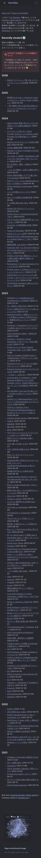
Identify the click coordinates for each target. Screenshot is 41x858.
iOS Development (14, 694)
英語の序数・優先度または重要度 (20, 638)
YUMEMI (10, 582)
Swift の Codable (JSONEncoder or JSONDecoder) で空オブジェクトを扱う (22, 358)
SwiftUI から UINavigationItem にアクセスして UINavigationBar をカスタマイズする (23, 402)
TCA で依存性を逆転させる (18, 449)
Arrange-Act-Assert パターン (19, 774)
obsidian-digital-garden (11, 20)
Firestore (10, 688)
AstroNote (6, 31)
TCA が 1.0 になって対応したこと (20, 518)
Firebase (10, 546)
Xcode (9, 585)
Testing (10, 421)
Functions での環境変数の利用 (19, 225)
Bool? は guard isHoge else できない (22, 485)
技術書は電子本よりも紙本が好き (20, 471)
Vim (8, 649)
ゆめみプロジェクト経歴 (16, 234)
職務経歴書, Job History (17, 245)
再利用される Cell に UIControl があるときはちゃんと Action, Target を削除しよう (23, 100)
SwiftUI (10, 709)
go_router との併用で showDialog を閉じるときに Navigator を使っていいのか (23, 158)
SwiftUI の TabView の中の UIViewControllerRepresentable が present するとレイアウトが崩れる (21, 410)
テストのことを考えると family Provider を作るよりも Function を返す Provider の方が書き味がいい (22, 134)
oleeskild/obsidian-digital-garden (23, 795)
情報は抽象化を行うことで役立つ (20, 588)
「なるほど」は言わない (16, 375)
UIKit (9, 577)
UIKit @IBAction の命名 (16, 712)
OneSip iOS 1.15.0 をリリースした (20, 208)
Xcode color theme (15, 543)
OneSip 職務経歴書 (14, 148)
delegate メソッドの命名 (17, 742)
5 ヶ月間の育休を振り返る (17, 203)
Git (8, 671)
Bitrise (9, 618)
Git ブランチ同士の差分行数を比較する (22, 780)
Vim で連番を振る (14, 763)
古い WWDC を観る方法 (16, 306)
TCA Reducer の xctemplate (18, 513)
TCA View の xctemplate (17, 507)
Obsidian (16, 17)
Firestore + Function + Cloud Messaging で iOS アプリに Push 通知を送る (22, 341)
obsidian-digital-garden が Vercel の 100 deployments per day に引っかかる (22, 479)
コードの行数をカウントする (18, 192)
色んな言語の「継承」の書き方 (19, 164)
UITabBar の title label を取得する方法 (22, 757)
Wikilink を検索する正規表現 (18, 731)
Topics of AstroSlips (19, 13)
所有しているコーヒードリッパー (20, 455)
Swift (9, 691)
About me (6, 13)
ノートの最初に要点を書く (17, 571)
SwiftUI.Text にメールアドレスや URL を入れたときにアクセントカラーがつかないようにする (23, 277)
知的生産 (10, 424)
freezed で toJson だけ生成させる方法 (22, 150)
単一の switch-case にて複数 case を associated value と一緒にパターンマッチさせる (23, 537)
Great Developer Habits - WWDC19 (21, 333)
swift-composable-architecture (20, 632)
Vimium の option (14, 499)
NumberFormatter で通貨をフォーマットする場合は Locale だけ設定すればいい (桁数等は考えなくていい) (22, 317)
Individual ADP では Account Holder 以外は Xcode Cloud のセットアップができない (23, 250)
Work (9, 430)
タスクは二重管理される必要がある (21, 502)
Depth (8, 817)
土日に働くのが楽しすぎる (17, 444)
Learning (10, 579)
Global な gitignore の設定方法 (19, 602)
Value (9, 568)
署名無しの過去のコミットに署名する (22, 524)
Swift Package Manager (17, 785)
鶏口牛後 (10, 427)
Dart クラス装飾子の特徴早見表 (19, 197)
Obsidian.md (23, 798)
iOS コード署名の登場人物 (17, 621)
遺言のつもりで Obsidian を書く (20, 438)
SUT (8, 680)
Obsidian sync (12, 65)
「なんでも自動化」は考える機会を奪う (23, 170)
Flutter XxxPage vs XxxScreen (19, 186)
